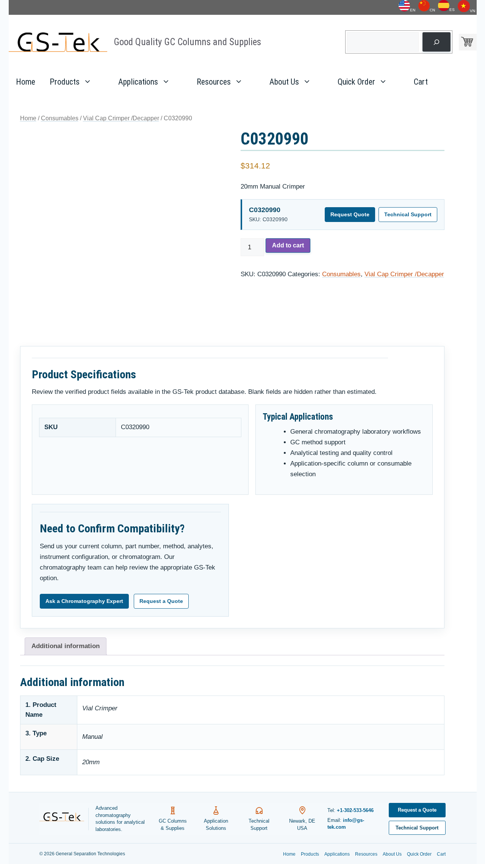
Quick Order (356, 82)
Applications (138, 82)
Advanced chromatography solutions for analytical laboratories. (120, 819)
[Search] (436, 42)
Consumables (59, 118)
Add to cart (288, 245)
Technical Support (408, 214)
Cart (421, 82)
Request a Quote (161, 601)
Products (65, 82)
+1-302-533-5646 (355, 810)
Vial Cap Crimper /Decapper (121, 118)
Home (25, 82)
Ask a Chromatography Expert (84, 601)
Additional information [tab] (65, 646)
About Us (284, 82)
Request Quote (349, 214)
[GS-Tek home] (64, 819)
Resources (214, 82)
